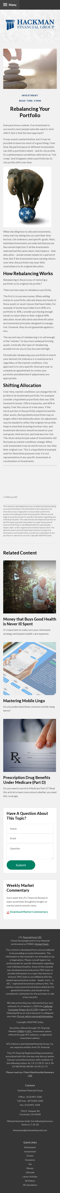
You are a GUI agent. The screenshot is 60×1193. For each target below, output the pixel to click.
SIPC (29, 1031)
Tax (30, 1164)
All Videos (30, 1180)
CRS (30, 1075)
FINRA (20, 1031)
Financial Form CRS (32, 937)
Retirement (30, 1147)
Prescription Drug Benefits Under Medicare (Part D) (26, 780)
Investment (30, 1151)
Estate (30, 1155)
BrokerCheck (41, 944)
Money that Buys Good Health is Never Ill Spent (29, 621)
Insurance (30, 1159)
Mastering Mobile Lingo (24, 700)
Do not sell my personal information (35, 1016)
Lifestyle (30, 1172)
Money (30, 1168)
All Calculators (30, 1185)
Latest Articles (30, 1176)
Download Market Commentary (28, 911)
